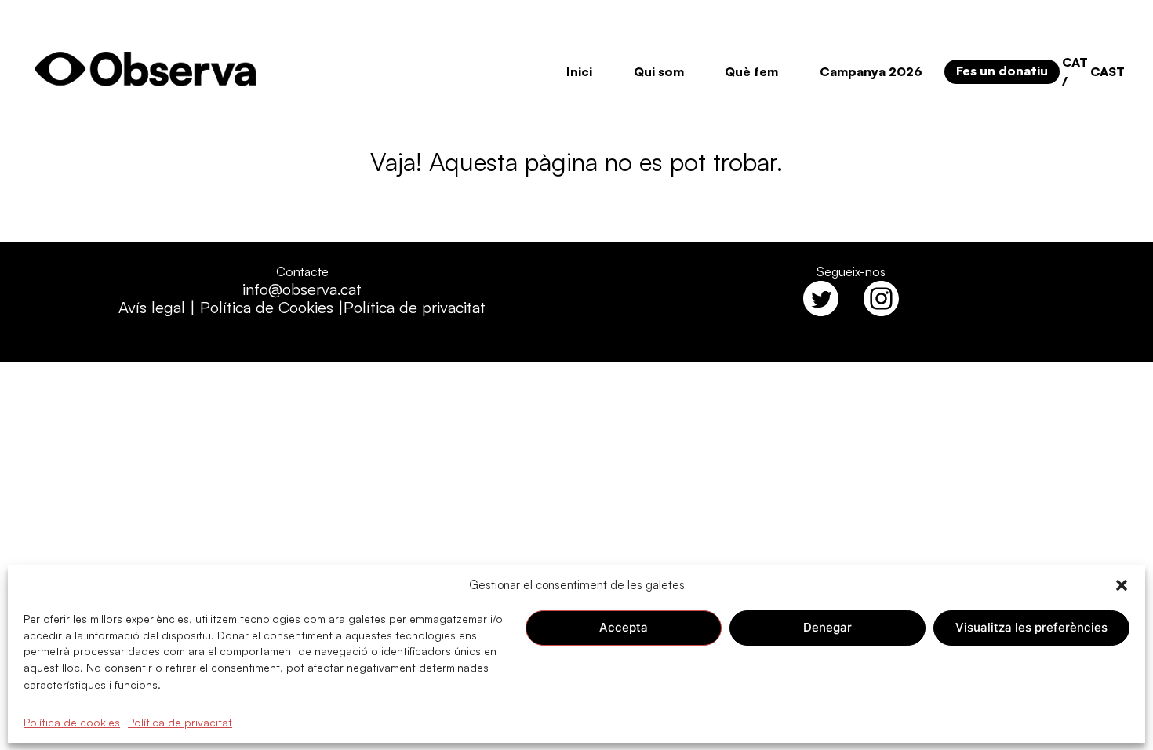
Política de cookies (72, 721)
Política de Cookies (266, 307)
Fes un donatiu (1002, 70)
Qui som (659, 71)
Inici (579, 71)
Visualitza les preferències (1031, 627)
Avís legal (151, 307)
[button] (1121, 585)
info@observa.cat (302, 289)
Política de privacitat (180, 721)
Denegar (827, 627)
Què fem (751, 71)
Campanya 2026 (871, 71)
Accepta (623, 627)
